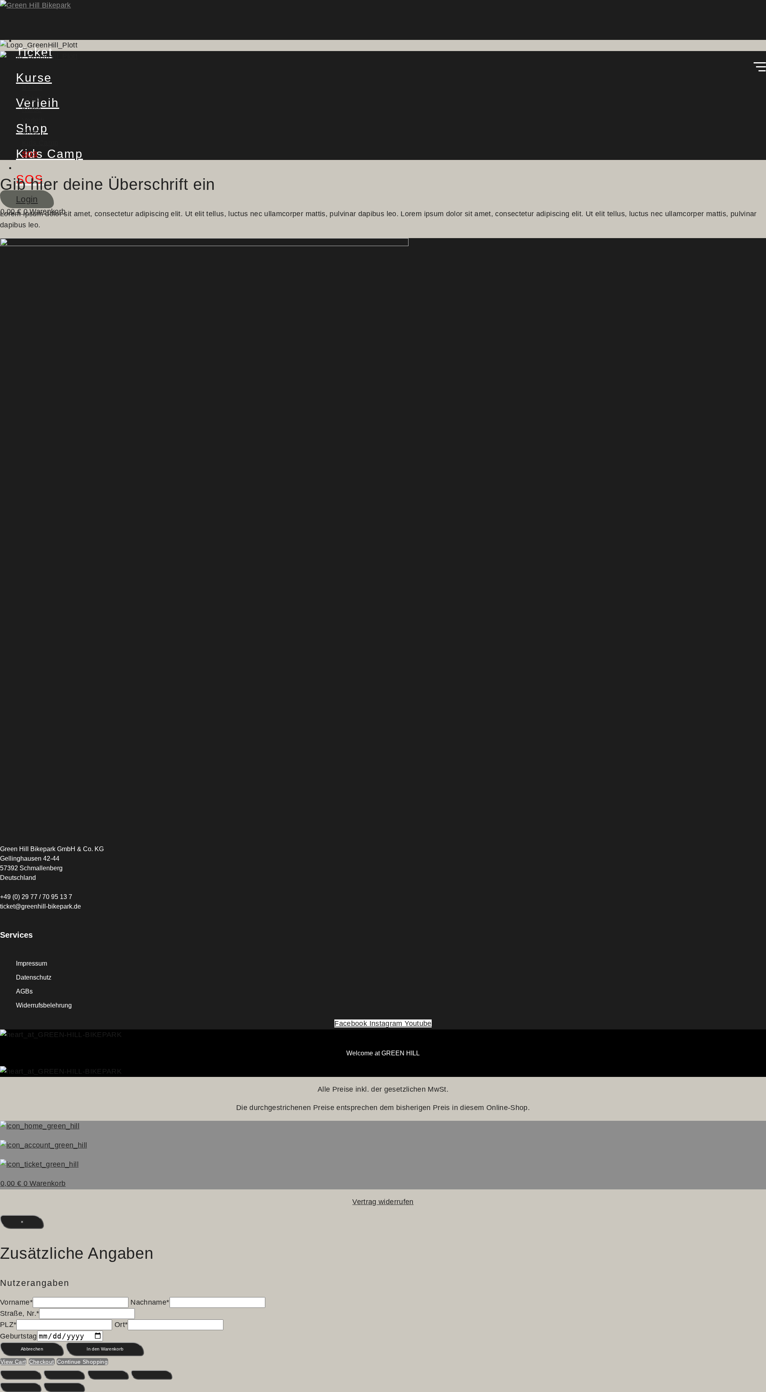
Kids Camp (40, 143)
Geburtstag (18, 1336)
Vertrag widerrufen (382, 1202)
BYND (32, 87)
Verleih (33, 120)
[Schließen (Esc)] (151, 1375)
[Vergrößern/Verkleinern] (20, 1375)
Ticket (31, 99)
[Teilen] (108, 1375)
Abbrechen (32, 1349)
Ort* (121, 1325)
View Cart (13, 1361)
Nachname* (149, 1302)
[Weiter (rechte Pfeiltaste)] (64, 1387)
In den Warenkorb (105, 1349)
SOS (30, 154)
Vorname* (16, 1302)
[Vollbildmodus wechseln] (64, 1375)
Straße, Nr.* (19, 1313)
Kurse (31, 109)
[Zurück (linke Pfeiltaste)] (20, 1387)
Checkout (41, 1361)
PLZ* (8, 1325)
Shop (30, 132)
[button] (383, 68)
